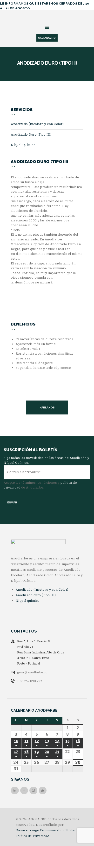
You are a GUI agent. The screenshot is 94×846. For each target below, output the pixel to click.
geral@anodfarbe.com (33, 672)
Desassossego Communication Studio (45, 830)
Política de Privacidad (32, 836)
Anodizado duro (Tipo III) (36, 595)
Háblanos (47, 407)
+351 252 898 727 (29, 681)
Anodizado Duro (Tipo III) (31, 134)
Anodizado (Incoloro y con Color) (37, 124)
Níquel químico (28, 600)
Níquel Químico (23, 145)
